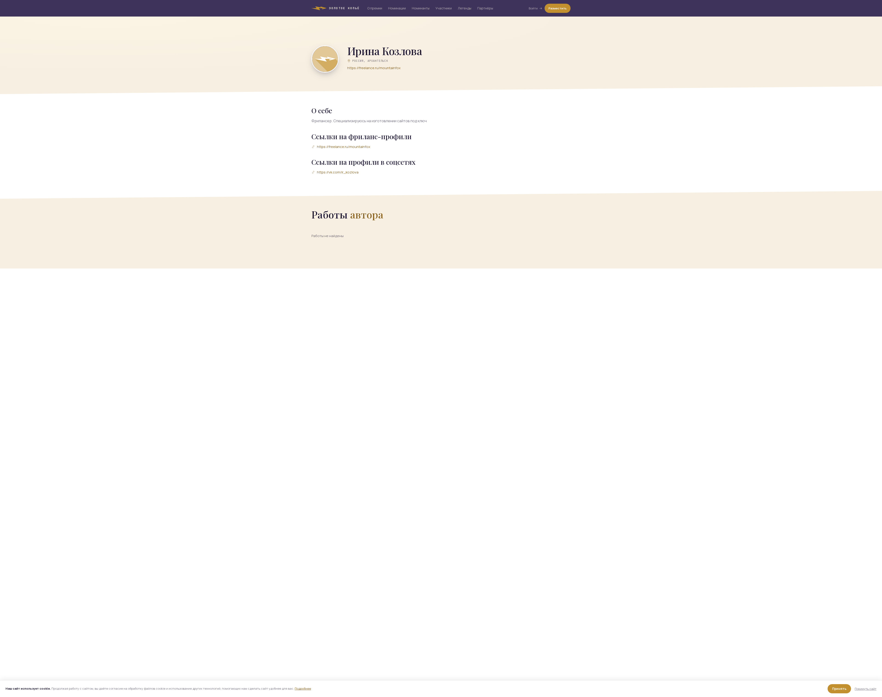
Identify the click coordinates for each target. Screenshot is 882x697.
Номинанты (421, 8)
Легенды (464, 8)
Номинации (397, 8)
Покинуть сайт (865, 689)
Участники (443, 8)
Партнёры (485, 8)
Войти (533, 8)
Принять (839, 688)
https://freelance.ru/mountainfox (374, 67)
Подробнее (303, 688)
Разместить (557, 8)
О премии (374, 8)
